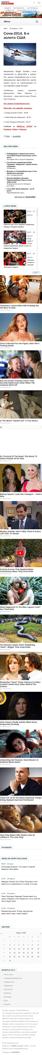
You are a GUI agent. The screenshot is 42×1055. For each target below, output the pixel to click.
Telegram (23, 129)
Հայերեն (17, 136)
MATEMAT (16, 1052)
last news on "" (25, 197)
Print (8, 136)
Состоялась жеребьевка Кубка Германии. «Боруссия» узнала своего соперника (22, 164)
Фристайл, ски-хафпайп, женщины (18, 108)
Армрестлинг (9, 982)
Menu (7, 21)
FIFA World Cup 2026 (27, 10)
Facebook (7, 129)
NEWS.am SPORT (24, 126)
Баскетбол (8, 989)
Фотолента (19, 8)
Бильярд (7, 997)
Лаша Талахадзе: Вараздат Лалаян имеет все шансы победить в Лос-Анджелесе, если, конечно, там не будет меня (20, 898)
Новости (9, 10)
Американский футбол (13, 978)
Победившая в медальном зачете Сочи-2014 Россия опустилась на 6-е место (22, 155)
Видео (7, 8)
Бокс (6, 1000)
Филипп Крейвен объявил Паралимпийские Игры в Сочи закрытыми (19, 180)
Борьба (7, 1004)
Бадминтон (8, 986)
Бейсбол (7, 993)
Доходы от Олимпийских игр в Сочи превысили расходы (22, 172)
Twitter (14, 129)
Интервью (32, 8)
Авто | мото (8, 974)
